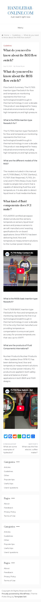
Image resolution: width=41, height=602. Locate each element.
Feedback (8, 508)
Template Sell (20, 597)
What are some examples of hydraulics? (10, 450)
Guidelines (7, 46)
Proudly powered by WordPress (16, 594)
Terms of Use (9, 516)
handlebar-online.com (20, 11)
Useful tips (8, 483)
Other (6, 475)
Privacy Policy (10, 512)
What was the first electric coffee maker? (30, 450)
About (6, 504)
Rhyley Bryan (20, 66)
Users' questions (11, 488)
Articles (7, 467)
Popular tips (9, 479)
